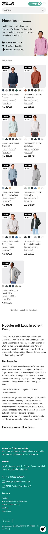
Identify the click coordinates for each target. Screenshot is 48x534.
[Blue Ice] (3, 139)
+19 (42, 90)
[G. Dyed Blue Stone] (3, 188)
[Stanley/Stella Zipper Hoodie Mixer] (13, 272)
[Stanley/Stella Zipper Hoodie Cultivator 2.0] (35, 223)
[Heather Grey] (6, 90)
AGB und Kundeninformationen (14, 501)
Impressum (6, 511)
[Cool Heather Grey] (25, 139)
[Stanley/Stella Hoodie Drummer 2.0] (35, 76)
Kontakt (5, 498)
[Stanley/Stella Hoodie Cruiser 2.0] (13, 125)
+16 (42, 237)
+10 (42, 188)
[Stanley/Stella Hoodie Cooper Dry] (35, 174)
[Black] (10, 90)
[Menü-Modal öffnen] (44, 3)
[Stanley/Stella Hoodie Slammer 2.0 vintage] (13, 174)
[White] (29, 139)
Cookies (5, 508)
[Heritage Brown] (25, 90)
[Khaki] (39, 90)
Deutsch (6, 521)
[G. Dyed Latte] (10, 188)
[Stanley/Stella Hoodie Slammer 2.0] (13, 223)
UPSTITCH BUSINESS (27, 526)
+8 (20, 286)
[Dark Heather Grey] (13, 90)
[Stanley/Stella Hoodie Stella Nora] (35, 125)
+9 (20, 237)
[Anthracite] (35, 90)
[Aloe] (29, 188)
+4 (20, 90)
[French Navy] (3, 90)
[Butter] (39, 188)
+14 (42, 139)
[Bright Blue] (35, 188)
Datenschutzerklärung (11, 504)
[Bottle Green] (16, 90)
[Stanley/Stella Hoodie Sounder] (13, 76)
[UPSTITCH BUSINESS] (8, 4)
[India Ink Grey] (13, 139)
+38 (20, 139)
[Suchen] (43, 10)
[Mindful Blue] (16, 237)
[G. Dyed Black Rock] (6, 188)
